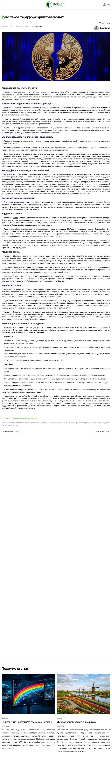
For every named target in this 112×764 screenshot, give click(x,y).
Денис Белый (105, 28)
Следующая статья (102, 431)
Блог (11, 26)
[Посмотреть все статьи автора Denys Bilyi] (96, 28)
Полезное (5, 718)
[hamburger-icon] (4, 5)
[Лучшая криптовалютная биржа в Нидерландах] (83, 694)
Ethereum (17, 256)
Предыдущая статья (10, 431)
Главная (4, 26)
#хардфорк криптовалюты (25, 418)
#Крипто (6, 418)
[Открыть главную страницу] (55, 4)
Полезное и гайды (22, 26)
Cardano (16, 289)
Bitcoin (15, 218)
